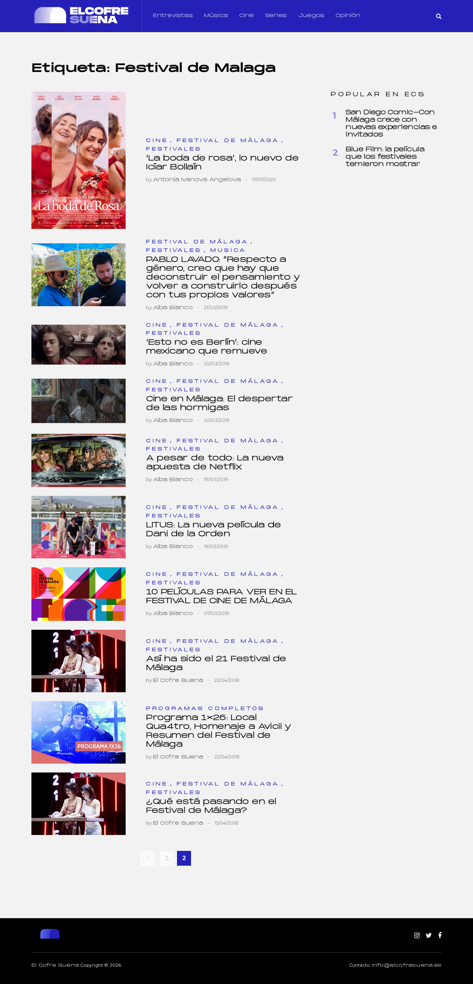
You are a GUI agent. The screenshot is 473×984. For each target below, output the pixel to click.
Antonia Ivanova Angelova (197, 180)
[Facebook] (440, 936)
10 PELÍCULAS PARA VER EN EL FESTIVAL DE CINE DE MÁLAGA (221, 596)
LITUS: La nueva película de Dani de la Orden (213, 529)
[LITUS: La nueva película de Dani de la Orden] (78, 527)
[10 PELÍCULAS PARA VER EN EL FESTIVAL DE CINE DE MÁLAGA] (78, 594)
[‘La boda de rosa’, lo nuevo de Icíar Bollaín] (78, 160)
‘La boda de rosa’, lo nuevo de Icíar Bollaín (222, 163)
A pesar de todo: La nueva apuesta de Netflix (215, 462)
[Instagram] (417, 936)
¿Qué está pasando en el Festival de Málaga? (211, 806)
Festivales (174, 149)
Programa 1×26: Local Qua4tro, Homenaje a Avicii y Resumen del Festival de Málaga (218, 731)
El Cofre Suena (178, 680)
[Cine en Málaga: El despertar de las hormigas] (78, 401)
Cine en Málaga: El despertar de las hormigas (219, 403)
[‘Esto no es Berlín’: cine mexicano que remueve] (78, 344)
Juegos (311, 15)
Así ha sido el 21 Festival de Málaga (216, 663)
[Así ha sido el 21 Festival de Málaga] (78, 661)
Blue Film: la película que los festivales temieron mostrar (385, 157)
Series (276, 15)
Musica (228, 250)
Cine (246, 15)
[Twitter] (429, 936)
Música (216, 15)
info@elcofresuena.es (407, 965)
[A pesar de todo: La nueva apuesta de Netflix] (78, 460)
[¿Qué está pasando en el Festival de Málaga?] (78, 803)
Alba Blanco (173, 308)
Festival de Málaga (228, 140)
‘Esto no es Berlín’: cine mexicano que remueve (206, 347)
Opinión (348, 15)
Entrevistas (173, 15)
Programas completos (205, 708)
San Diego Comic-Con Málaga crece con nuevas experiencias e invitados (391, 123)
